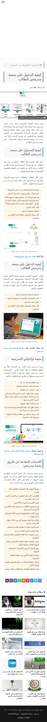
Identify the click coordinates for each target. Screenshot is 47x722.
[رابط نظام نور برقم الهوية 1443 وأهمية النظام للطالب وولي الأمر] (34, 623)
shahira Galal (40, 87)
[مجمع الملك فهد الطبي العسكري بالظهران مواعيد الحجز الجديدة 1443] (34, 685)
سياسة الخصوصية (26, 714)
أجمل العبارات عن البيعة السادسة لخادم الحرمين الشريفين (14, 612)
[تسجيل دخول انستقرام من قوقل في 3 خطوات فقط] (34, 601)
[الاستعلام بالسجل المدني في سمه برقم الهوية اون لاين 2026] (12, 663)
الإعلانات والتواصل (23, 718)
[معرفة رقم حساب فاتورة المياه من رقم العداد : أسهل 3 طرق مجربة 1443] (12, 643)
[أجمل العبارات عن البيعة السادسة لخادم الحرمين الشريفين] (12, 601)
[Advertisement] (23, 33)
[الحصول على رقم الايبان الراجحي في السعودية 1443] (34, 643)
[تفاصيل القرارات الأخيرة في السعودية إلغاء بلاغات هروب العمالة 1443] (34, 663)
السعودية (13, 65)
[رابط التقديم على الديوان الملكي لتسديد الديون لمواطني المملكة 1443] (12, 685)
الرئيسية (36, 65)
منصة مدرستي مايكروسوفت (25, 256)
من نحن (36, 714)
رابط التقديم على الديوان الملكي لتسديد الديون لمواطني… (14, 696)
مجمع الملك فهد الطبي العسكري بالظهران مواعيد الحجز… (36, 696)
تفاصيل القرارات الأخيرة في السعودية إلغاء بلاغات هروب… (35, 674)
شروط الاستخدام (13, 714)
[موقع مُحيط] (23, 3)
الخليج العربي (24, 65)
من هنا (20, 190)
